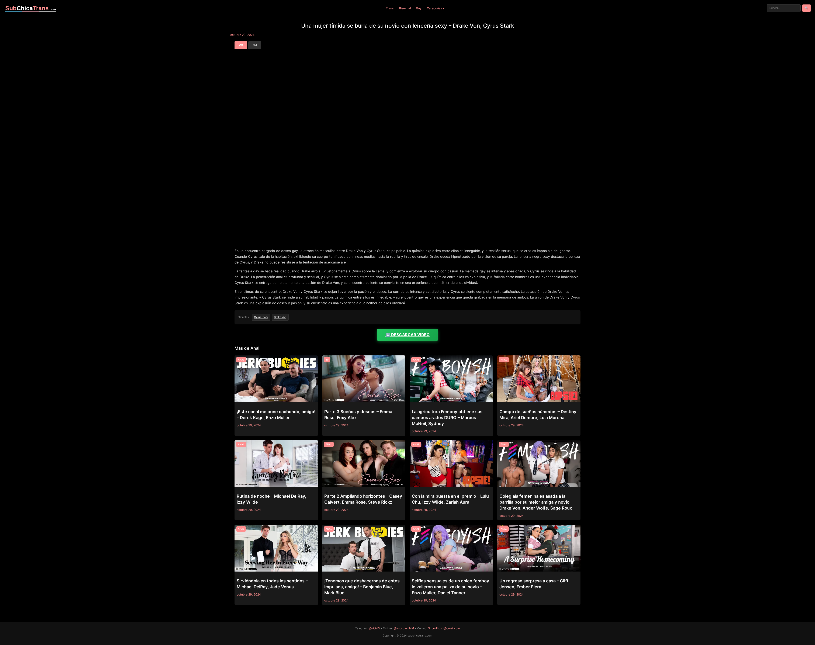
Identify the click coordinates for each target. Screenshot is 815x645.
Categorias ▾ (435, 8)
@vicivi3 (374, 628)
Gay (419, 8)
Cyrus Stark (261, 317)
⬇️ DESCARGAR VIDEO (407, 334)
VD (241, 45)
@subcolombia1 (404, 628)
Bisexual (405, 8)
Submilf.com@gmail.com (444, 628)
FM (255, 45)
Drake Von (280, 317)
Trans (390, 8)
